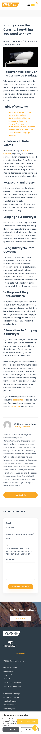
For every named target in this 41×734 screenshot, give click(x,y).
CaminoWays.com (17, 661)
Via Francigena (9, 708)
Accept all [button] (11, 729)
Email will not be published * (20, 534)
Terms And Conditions (12, 682)
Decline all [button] (29, 729)
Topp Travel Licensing (12, 686)
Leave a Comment (12, 41)
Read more (5, 726)
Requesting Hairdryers (18, 121)
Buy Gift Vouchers (10, 667)
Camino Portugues (10, 705)
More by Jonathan (22, 426)
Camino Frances (10, 701)
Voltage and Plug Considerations (23, 130)
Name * (9, 523)
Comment (11, 559)
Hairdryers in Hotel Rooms (19, 118)
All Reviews (20, 653)
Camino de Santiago (11, 693)
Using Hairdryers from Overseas (22, 127)
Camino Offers (9, 671)
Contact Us (7, 675)
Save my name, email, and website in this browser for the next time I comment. (20, 551)
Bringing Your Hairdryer (18, 124)
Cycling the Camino (11, 697)
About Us (6, 679)
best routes (18, 400)
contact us (15, 406)
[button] (26, 5)
